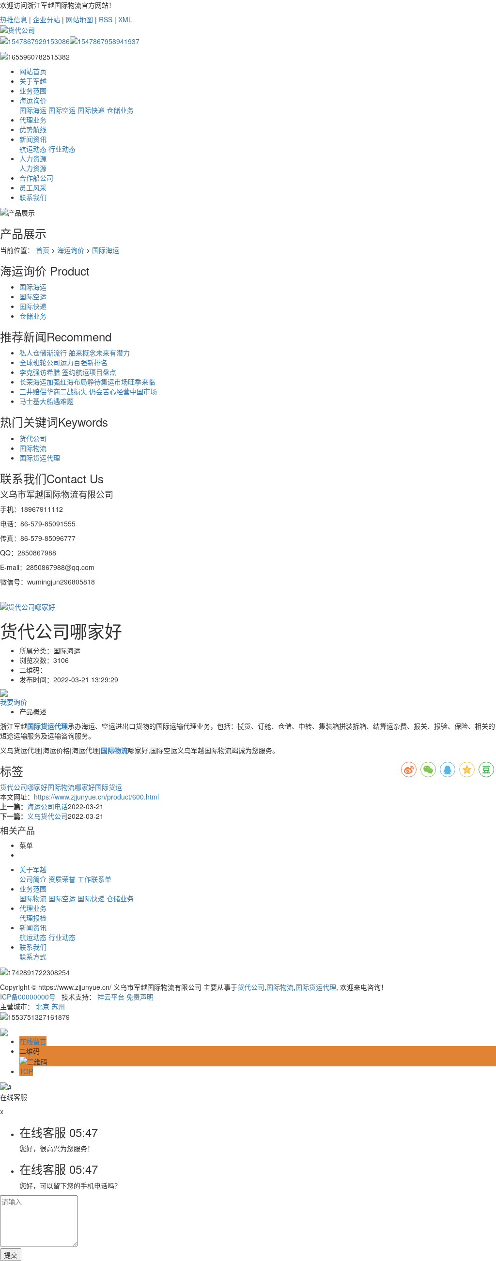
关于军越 (32, 81)
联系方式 (32, 956)
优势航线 (32, 129)
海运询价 (32, 100)
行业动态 (62, 149)
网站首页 (32, 71)
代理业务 (32, 119)
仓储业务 (120, 110)
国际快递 (91, 110)
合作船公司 (36, 178)
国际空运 (62, 110)
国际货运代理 (39, 457)
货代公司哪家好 (23, 787)
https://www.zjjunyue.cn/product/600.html (96, 796)
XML (125, 19)
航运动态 (32, 149)
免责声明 (140, 996)
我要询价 (13, 702)
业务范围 (32, 90)
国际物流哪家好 (71, 787)
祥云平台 (110, 996)
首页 (42, 250)
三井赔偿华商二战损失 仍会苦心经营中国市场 (88, 391)
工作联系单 (94, 879)
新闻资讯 (32, 139)
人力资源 (32, 158)
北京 (42, 1006)
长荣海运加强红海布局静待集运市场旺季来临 (87, 381)
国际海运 (32, 110)
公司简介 (32, 879)
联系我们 (32, 197)
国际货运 (108, 787)
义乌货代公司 (47, 816)
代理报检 (32, 918)
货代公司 (32, 438)
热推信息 (13, 19)
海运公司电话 (47, 806)
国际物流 (32, 448)
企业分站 (46, 19)
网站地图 (79, 19)
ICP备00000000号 (28, 996)
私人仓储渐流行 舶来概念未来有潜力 (74, 352)
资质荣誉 (62, 879)
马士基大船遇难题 (46, 401)
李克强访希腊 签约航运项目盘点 (67, 372)
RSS (105, 19)
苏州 (58, 1006)
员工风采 (32, 187)
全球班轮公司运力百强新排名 (63, 362)
